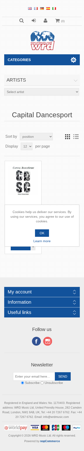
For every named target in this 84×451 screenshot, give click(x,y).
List (76, 136)
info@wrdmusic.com (56, 417)
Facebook (36, 341)
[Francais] (36, 8)
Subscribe (32, 383)
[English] (30, 8)
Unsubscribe (54, 383)
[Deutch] (42, 8)
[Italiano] (54, 8)
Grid (67, 136)
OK (42, 233)
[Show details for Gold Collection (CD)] (23, 179)
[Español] (48, 8)
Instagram (47, 341)
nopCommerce (50, 441)
